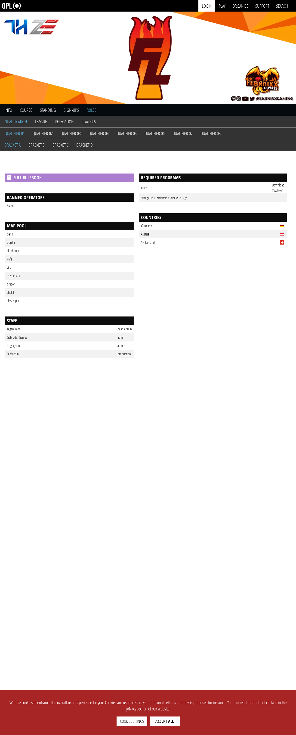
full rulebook (27, 177)
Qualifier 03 (71, 133)
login (207, 6)
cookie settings (132, 721)
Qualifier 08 (210, 133)
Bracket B (36, 145)
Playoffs (89, 121)
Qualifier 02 (43, 133)
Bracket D (84, 145)
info (8, 110)
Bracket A (13, 145)
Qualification (16, 121)
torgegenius (14, 345)
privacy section (136, 709)
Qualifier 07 (183, 133)
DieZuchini (13, 354)
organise (240, 6)
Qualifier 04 (99, 133)
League (41, 121)
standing (48, 110)
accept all (164, 721)
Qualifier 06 (155, 133)
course (26, 110)
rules (91, 110)
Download (278, 185)
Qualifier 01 (15, 133)
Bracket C (60, 145)
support (262, 6)
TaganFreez (13, 329)
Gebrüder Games (17, 337)
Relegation (64, 121)
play (222, 6)
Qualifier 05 (127, 133)
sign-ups (71, 110)
